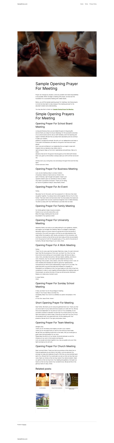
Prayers (24, 424)
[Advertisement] (57, 22)
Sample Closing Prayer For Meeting (63, 109)
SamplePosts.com (22, 4)
